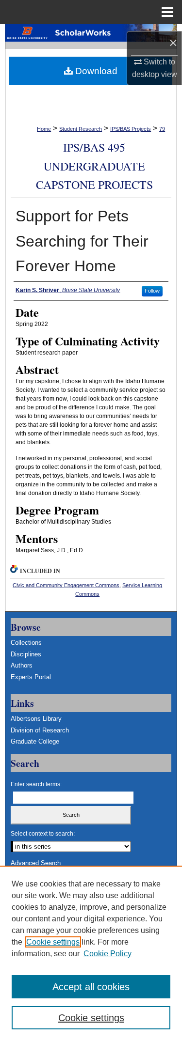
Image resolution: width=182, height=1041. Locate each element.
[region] (91, 953)
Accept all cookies (91, 986)
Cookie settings (53, 942)
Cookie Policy (107, 953)
